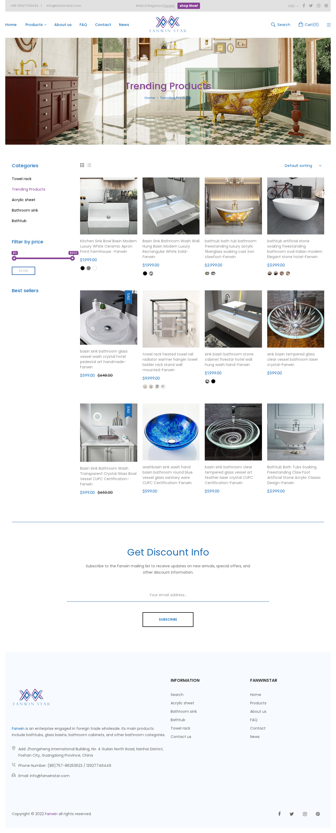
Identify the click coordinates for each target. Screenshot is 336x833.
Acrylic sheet (23, 199)
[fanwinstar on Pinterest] (318, 814)
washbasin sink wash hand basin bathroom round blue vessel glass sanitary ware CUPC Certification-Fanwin (168, 474)
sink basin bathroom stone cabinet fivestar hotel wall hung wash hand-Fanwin (229, 359)
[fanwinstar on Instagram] (305, 814)
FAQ (254, 719)
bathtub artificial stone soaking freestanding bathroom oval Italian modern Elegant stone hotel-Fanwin (294, 248)
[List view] (89, 165)
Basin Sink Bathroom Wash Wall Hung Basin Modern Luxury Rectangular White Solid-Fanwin (171, 248)
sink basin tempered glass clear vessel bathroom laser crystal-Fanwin (292, 359)
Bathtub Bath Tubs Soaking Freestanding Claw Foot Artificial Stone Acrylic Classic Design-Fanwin (294, 474)
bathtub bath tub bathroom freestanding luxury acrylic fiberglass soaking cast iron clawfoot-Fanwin (230, 248)
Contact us (181, 736)
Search (177, 694)
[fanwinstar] (168, 25)
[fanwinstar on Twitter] (291, 814)
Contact (258, 728)
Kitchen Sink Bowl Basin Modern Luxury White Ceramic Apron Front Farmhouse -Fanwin (108, 246)
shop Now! (189, 5)
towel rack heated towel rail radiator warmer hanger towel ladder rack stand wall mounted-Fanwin (170, 362)
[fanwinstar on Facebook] (279, 814)
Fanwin (18, 728)
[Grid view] (82, 165)
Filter (23, 271)
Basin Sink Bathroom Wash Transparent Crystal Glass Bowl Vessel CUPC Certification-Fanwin (108, 476)
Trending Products (28, 189)
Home (255, 694)
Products (258, 703)
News (255, 736)
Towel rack (22, 178)
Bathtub (19, 220)
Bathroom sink (25, 210)
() (312, 24)
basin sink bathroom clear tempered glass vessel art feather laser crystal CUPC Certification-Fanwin (229, 474)
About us (258, 711)
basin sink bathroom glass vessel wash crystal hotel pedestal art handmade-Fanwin (104, 359)
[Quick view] (136, 225)
